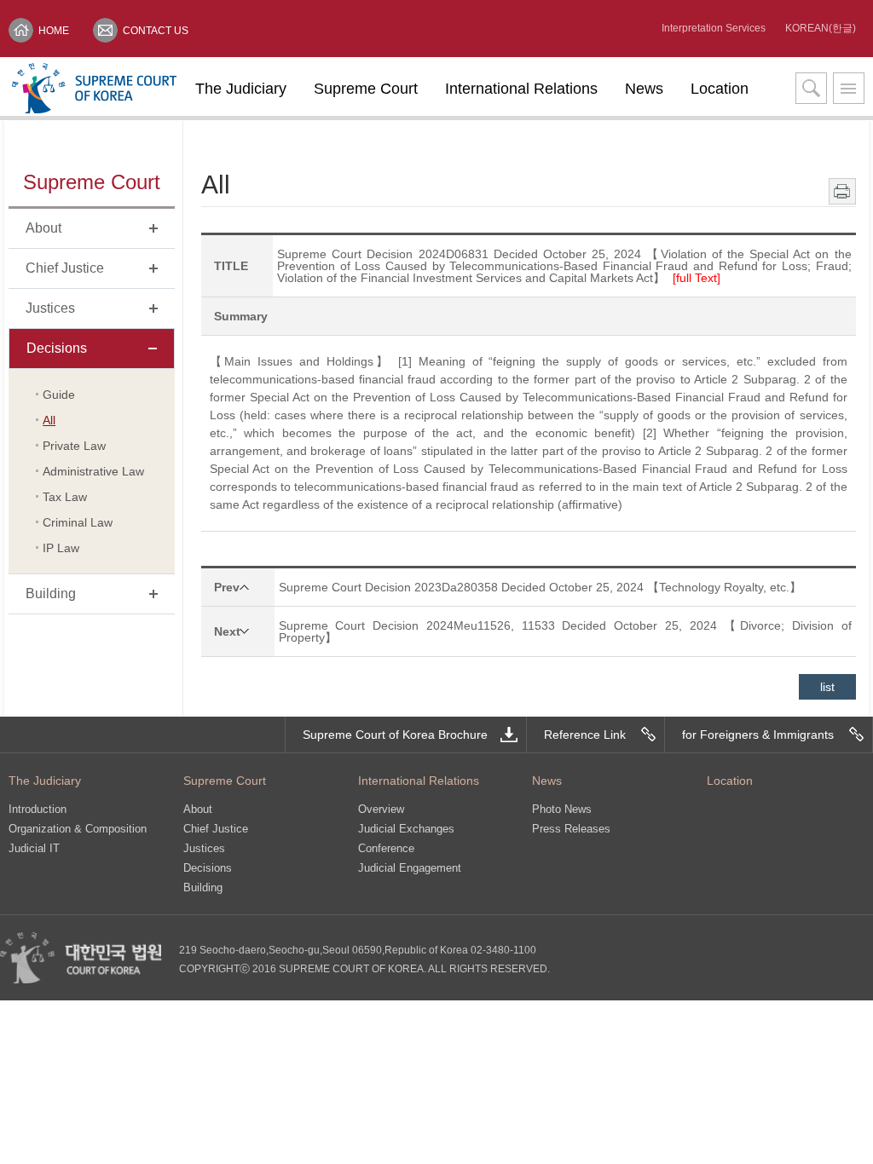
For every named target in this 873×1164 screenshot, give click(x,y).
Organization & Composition (78, 828)
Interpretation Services (714, 28)
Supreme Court (366, 88)
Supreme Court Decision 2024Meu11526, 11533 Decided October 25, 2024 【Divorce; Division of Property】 (565, 631)
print (842, 191)
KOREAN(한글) (820, 28)
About (197, 809)
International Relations (521, 88)
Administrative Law (93, 471)
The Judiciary (240, 88)
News (644, 88)
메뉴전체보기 (848, 88)
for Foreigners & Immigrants (758, 734)
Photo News (562, 809)
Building (203, 887)
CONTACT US (155, 31)
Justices (204, 848)
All (49, 420)
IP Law (61, 548)
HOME (53, 31)
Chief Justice (215, 828)
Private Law (74, 445)
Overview (381, 809)
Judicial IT (34, 848)
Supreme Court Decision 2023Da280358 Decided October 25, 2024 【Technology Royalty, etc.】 (540, 587)
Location (720, 88)
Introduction (37, 809)
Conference (386, 848)
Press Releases (571, 828)
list (827, 687)
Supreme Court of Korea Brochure (395, 734)
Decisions (207, 867)
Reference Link (585, 734)
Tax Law (65, 497)
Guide (59, 394)
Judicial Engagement (409, 867)
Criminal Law (78, 522)
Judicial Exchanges (406, 828)
